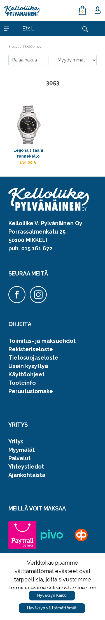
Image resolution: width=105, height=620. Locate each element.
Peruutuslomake (30, 391)
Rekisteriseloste (30, 349)
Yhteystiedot (26, 466)
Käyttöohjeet (26, 374)
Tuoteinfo (22, 382)
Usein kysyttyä (28, 366)
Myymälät (21, 449)
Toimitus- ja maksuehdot (42, 341)
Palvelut (19, 458)
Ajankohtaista (26, 475)
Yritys (16, 441)
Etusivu (14, 47)
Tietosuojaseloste (33, 357)
